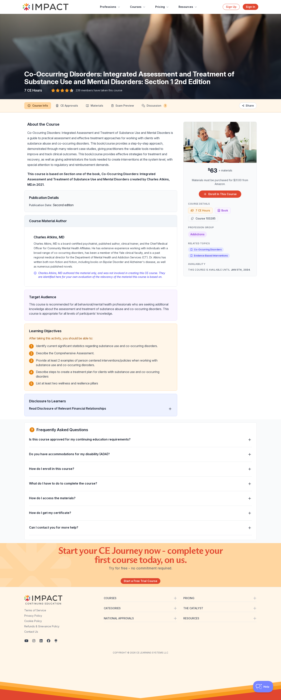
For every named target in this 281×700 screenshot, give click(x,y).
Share (250, 105)
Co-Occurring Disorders (208, 249)
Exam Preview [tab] (125, 105)
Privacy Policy (33, 615)
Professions (108, 6)
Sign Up (231, 6)
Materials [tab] (97, 105)
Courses (135, 6)
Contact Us (31, 631)
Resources (186, 6)
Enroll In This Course (222, 194)
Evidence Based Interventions (211, 255)
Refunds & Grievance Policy (41, 626)
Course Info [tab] (40, 105)
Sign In (250, 6)
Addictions (197, 234)
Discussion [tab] (156, 105)
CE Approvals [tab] (69, 105)
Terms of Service (35, 610)
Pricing (160, 6)
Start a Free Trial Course (140, 581)
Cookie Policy (33, 621)
